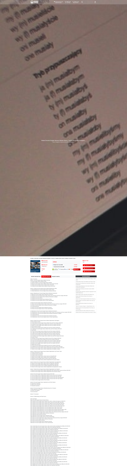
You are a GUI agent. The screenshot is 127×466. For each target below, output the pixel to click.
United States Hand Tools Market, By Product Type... (86, 281)
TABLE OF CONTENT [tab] (46, 276)
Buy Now (77, 269)
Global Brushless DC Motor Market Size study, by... (85, 310)
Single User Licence (57, 264)
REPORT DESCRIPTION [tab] (35, 276)
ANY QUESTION (88, 271)
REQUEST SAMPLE (89, 265)
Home (54, 142)
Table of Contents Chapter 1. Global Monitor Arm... (85, 306)
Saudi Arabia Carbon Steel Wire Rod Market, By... (85, 294)
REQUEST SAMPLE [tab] (56, 276)
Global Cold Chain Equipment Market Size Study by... (86, 298)
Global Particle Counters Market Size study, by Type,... (86, 312)
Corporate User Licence (58, 266)
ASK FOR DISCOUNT (89, 268)
